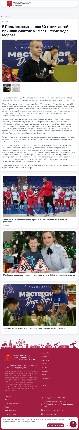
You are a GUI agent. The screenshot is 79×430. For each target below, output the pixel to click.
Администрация (10, 411)
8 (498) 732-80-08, (29, 386)
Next (73, 61)
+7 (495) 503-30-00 (50, 414)
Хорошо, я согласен (55, 425)
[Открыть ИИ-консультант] (73, 424)
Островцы (44, 385)
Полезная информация (13, 403)
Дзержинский (45, 360)
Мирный (43, 375)
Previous (5, 61)
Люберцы (44, 356)
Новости (8, 396)
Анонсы (7, 400)
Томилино (44, 382)
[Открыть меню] (4, 3)
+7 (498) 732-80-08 (50, 410)
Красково (44, 367)
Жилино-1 (44, 364)
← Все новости (6, 16)
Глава (7, 407)
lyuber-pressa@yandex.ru (19, 388)
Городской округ (46, 353)
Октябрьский (45, 378)
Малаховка (44, 371)
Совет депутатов (10, 414)
